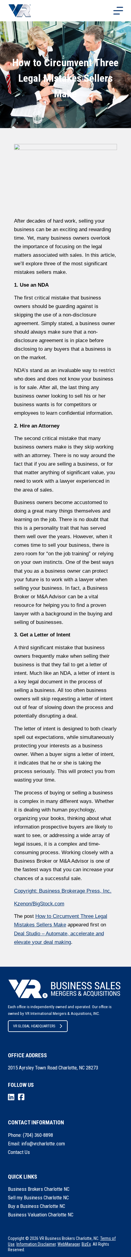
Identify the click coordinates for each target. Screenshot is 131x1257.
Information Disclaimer (36, 1244)
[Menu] (118, 11)
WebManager (69, 1244)
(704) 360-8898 (38, 1135)
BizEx (86, 1244)
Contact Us (19, 1152)
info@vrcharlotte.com (43, 1144)
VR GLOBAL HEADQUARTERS (34, 1026)
